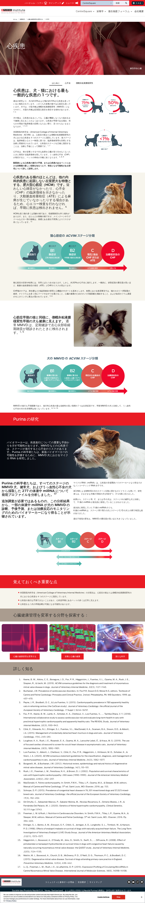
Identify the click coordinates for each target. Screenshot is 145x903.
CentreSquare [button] (84, 11)
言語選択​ (82, 882)
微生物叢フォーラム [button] (119, 11)
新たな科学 (120, 656)
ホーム (15, 19)
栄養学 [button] (100, 11)
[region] (72, 897)
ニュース (70, 3)
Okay (118, 897)
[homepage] (13, 11)
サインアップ (55, 3)
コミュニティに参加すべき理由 (59, 882)
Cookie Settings (103, 897)
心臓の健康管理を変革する (35, 19)
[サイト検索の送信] (127, 3)
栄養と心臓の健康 (72, 656)
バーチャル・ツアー (34, 3)
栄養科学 (22, 19)
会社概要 (139, 11)
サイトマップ (95, 882)
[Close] (141, 897)
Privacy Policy (11, 901)
